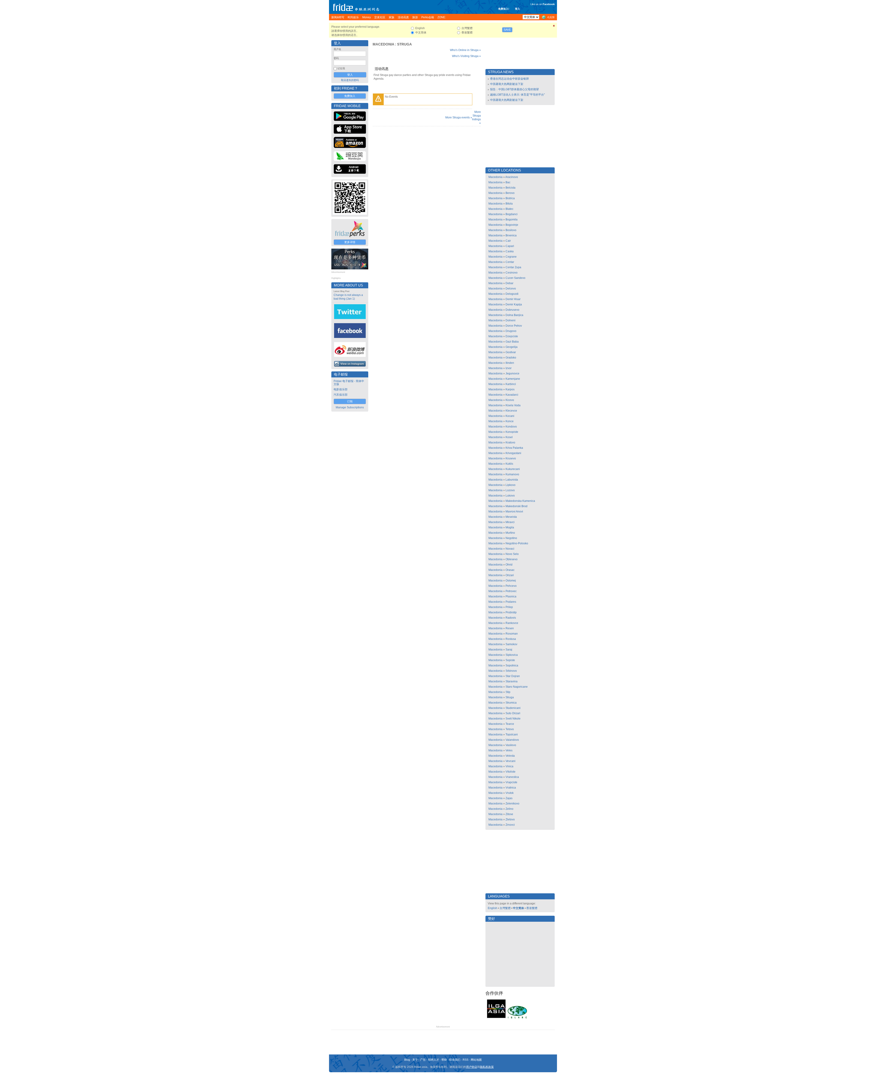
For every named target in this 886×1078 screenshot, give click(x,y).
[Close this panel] (554, 26)
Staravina (512, 681)
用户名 (337, 49)
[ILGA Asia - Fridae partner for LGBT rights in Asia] (496, 1018)
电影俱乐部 (340, 389)
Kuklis (509, 463)
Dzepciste (512, 336)
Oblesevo (512, 559)
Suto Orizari (513, 713)
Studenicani (513, 708)
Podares (511, 601)
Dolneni (510, 320)
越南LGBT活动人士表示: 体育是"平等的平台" (517, 94)
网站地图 (476, 1059)
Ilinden (510, 362)
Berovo (510, 193)
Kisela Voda (513, 405)
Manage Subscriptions (350, 407)
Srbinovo (511, 670)
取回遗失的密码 (350, 80)
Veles (509, 750)
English (492, 908)
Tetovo (510, 729)
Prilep (509, 607)
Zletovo (510, 819)
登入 (517, 8)
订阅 (350, 401)
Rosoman (512, 633)
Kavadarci (512, 394)
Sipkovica (512, 654)
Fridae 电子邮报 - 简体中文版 (349, 382)
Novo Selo (512, 554)
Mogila (510, 527)
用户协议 (471, 1067)
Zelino (509, 808)
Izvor (509, 368)
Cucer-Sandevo (515, 278)
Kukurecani (513, 469)
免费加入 (349, 96)
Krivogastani (513, 453)
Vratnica (511, 787)
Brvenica (511, 235)
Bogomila (512, 219)
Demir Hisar (513, 299)
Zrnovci (510, 824)
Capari (510, 246)
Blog (407, 1059)
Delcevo (511, 288)
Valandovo (512, 739)
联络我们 (454, 1059)
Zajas (509, 798)
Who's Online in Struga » (465, 50)
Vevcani (510, 761)
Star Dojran (513, 676)
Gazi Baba (512, 341)
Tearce (510, 724)
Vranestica (512, 777)
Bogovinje (512, 224)
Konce (510, 421)
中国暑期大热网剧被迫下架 (506, 84)
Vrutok (510, 793)
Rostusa (511, 639)
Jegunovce (512, 373)
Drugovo (511, 331)
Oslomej (511, 580)
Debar (509, 283)
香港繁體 (531, 908)
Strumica (511, 702)
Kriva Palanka (514, 447)
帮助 (444, 1059)
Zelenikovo (512, 803)
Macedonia (383, 44)
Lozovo (510, 490)
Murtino (510, 532)
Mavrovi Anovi (514, 511)
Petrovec (511, 591)
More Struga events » (458, 117)
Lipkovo (510, 485)
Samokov (511, 644)
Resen (510, 628)
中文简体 (518, 908)
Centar (510, 262)
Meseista (511, 516)
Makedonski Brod (516, 506)
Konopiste (512, 432)
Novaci (510, 548)
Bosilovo (511, 230)
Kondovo (511, 426)
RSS (465, 1059)
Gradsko (511, 357)
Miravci (510, 522)
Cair (508, 240)
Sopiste (510, 660)
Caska (510, 251)
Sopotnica (512, 665)
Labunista (512, 479)
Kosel (509, 437)
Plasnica (511, 596)
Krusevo (511, 458)
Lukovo (510, 495)
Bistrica (510, 198)
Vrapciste (511, 782)
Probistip (511, 612)
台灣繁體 (505, 908)
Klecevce (511, 410)
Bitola (509, 203)
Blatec (509, 209)
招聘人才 (433, 1059)
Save (507, 29)
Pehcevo (511, 585)
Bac (508, 182)
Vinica (509, 766)
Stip (508, 692)
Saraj (509, 649)
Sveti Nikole (513, 718)
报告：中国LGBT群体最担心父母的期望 (514, 89)
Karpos (510, 389)
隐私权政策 (487, 1067)
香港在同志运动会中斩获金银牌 (509, 78)
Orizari (510, 575)
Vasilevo (511, 745)
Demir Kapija (514, 304)
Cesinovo (512, 272)
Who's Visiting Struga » (466, 56)
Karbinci (511, 384)
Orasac (510, 570)
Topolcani (512, 734)
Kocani (510, 416)
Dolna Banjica (514, 315)
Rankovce (512, 623)
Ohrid (509, 564)
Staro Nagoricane (517, 686)
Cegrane (511, 256)
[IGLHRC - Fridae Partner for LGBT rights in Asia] (517, 1018)
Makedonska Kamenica (520, 501)
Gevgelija (512, 347)
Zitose (509, 814)
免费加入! (503, 8)
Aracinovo (511, 177)
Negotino (511, 538)
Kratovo (510, 442)
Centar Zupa (513, 267)
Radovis (511, 617)
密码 (336, 58)
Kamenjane (513, 378)
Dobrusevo (512, 309)
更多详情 (349, 242)
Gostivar (511, 352)
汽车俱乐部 (340, 394)
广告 (423, 1059)
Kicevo (510, 400)
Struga (404, 44)
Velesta (510, 755)
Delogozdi (512, 293)
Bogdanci (512, 214)
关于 (415, 1059)
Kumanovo (512, 474)
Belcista (510, 187)
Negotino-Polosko (517, 543)
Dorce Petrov (514, 325)
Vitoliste (510, 771)
